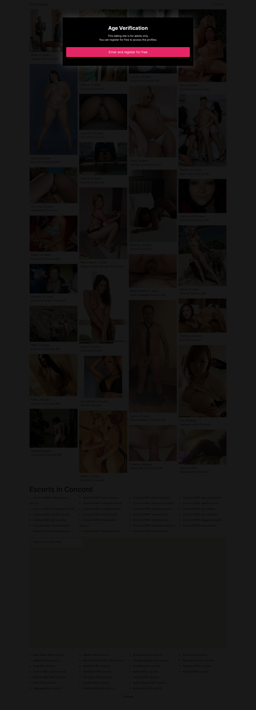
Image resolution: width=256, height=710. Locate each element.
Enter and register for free (128, 52)
